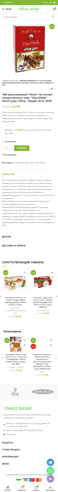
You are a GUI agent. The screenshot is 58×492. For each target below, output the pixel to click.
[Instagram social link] (43, 2)
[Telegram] (50, 462)
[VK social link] (50, 2)
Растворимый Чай (21, 162)
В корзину (22, 148)
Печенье (20, 367)
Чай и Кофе (40, 162)
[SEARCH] (53, 17)
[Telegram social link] (54, 2)
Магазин (14, 81)
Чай (31, 162)
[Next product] (54, 89)
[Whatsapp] (50, 470)
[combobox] (29, 17)
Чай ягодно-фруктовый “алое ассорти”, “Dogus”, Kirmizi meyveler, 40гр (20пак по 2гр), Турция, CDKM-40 (43, 302)
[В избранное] (24, 272)
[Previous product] (49, 89)
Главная (5, 81)
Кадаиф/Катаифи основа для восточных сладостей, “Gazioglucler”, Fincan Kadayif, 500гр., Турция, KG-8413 (16, 359)
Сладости (12, 367)
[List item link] (29, 434)
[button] (24, 277)
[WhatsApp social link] (47, 2)
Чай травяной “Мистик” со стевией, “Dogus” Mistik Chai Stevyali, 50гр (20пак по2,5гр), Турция (15, 301)
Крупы (42, 372)
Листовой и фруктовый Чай (15, 311)
